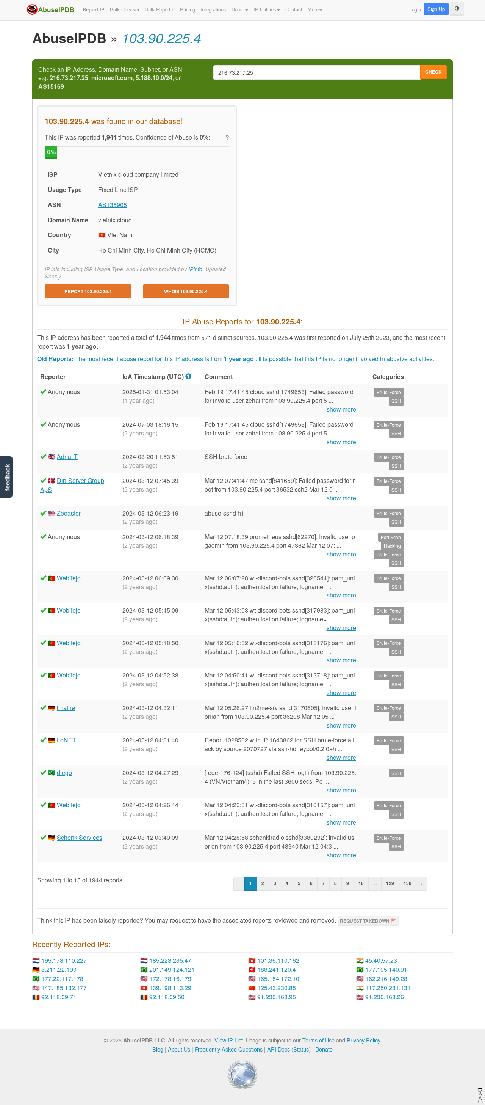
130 (407, 883)
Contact (293, 9)
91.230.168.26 (384, 996)
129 (390, 883)
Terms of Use (318, 1040)
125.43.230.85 (276, 987)
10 (361, 883)
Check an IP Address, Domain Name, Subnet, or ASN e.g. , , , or (110, 78)
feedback (7, 477)
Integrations (213, 9)
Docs (238, 9)
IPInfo (195, 269)
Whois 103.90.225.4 (186, 291)
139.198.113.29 (170, 987)
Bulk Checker (124, 9)
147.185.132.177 (64, 987)
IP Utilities (264, 9)
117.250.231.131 (388, 987)
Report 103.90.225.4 (88, 291)
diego (64, 772)
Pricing (187, 9)
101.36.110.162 (278, 960)
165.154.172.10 (278, 978)
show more (341, 409)
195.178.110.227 (64, 960)
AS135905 (112, 204)
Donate (324, 1049)
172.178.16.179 (170, 978)
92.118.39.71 (59, 996)
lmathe (66, 707)
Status (301, 1049)
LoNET (66, 740)
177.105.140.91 (386, 969)
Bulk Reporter (160, 9)
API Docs (278, 1049)
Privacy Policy (363, 1040)
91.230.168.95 (276, 996)
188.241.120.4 (276, 969)
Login (415, 9)
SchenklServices (79, 837)
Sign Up (436, 9)
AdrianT (67, 456)
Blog (157, 1049)
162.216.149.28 (386, 978)
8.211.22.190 (59, 969)
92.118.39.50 (167, 996)
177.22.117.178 (62, 978)
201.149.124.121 (172, 969)
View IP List (228, 1040)
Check (433, 71)
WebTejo (69, 578)
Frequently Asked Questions (229, 1049)
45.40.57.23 (381, 960)
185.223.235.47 (170, 960)
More (313, 9)
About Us (179, 1049)
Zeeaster (69, 513)
